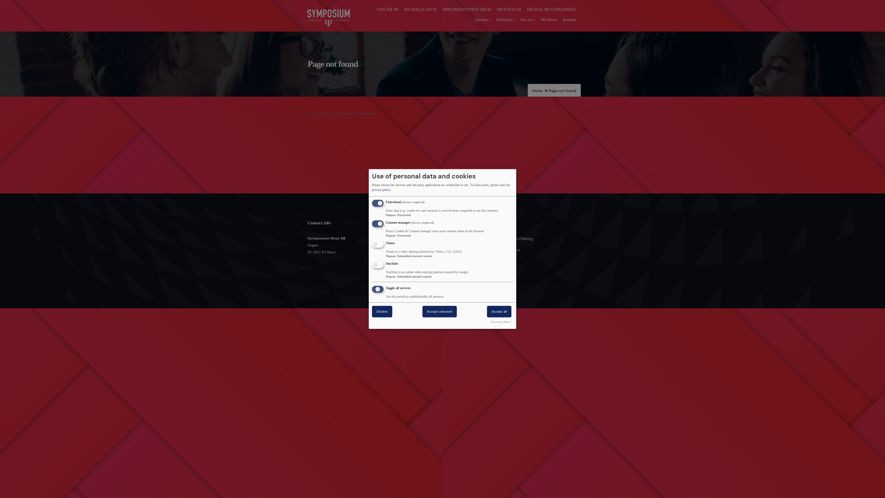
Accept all (499, 312)
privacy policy (381, 190)
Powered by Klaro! (501, 322)
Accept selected (439, 312)
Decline (382, 312)
